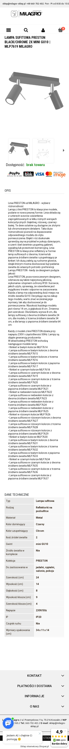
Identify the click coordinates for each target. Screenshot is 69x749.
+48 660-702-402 (35, 3)
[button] (8, 30)
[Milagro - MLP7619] (19, 149)
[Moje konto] (43, 30)
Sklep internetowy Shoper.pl (34, 746)
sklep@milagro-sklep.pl (14, 3)
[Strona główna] (34, 13)
